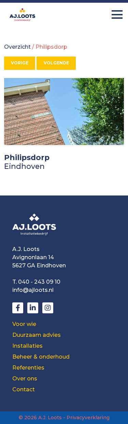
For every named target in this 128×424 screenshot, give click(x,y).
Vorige (19, 62)
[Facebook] (17, 307)
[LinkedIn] (32, 307)
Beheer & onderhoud (41, 357)
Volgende (56, 62)
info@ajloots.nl (33, 290)
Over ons (24, 378)
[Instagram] (47, 307)
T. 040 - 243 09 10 (36, 282)
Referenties (28, 367)
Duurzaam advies (36, 335)
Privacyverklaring (88, 417)
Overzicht (17, 47)
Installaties (27, 346)
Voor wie (24, 324)
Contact (23, 389)
